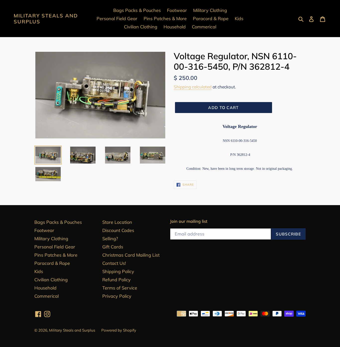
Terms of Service (119, 288)
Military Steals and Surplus (46, 19)
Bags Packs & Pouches (58, 222)
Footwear (44, 230)
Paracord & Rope (52, 263)
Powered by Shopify (118, 330)
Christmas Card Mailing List (131, 255)
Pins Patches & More (55, 255)
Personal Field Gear (54, 247)
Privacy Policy (116, 296)
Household (45, 288)
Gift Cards (112, 247)
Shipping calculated (193, 86)
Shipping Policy (118, 271)
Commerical (46, 296)
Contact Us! (114, 263)
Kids (38, 271)
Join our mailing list (188, 221)
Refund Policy (116, 280)
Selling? (110, 238)
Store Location (117, 222)
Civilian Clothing (51, 280)
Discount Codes (118, 230)
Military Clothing (51, 238)
